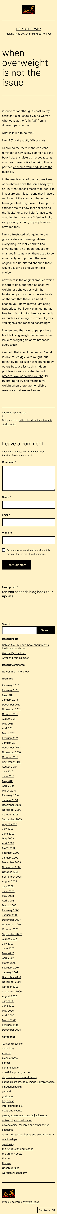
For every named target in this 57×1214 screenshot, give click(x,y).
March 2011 (8, 733)
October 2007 (10, 929)
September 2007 (12, 934)
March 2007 (9, 962)
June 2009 (8, 833)
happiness (8, 1101)
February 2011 (10, 738)
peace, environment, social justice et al (24, 1115)
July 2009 (8, 828)
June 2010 (8, 776)
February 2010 (10, 795)
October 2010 (10, 757)
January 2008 (10, 915)
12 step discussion (12, 1043)
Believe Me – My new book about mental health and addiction (25, 647)
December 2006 (11, 977)
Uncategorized (10, 1167)
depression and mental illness (19, 1077)
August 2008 (9, 881)
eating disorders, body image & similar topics (28, 1081)
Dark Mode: (45, 1210)
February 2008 (10, 910)
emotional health (12, 1086)
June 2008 (8, 891)
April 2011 (7, 728)
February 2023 (10, 690)
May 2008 (8, 895)
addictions (8, 1048)
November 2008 (11, 867)
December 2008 (11, 862)
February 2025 (10, 685)
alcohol (6, 1053)
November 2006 (11, 981)
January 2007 (10, 972)
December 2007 (11, 919)
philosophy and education (17, 1120)
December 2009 (11, 804)
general (6, 1091)
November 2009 (11, 809)
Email (6, 514)
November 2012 (11, 709)
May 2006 (8, 1010)
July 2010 (7, 771)
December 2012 (11, 704)
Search (6, 624)
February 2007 (10, 967)
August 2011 (9, 718)
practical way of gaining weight (22, 376)
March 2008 (9, 905)
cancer (6, 1062)
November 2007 (11, 924)
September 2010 (11, 761)
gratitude (7, 1096)
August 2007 (9, 938)
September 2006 (12, 991)
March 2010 (9, 790)
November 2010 (11, 752)
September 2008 (12, 876)
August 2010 (9, 766)
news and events (12, 1110)
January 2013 (10, 699)
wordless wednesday (14, 1172)
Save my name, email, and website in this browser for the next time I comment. (28, 552)
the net (6, 1158)
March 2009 (9, 847)
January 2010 (10, 800)
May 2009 (8, 838)
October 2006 (10, 986)
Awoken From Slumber (15, 657)
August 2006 (9, 996)
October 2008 (10, 871)
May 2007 (8, 953)
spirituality (8, 1144)
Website (7, 532)
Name (6, 497)
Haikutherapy (28, 29)
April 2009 (8, 843)
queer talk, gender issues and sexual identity (28, 1134)
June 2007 (8, 948)
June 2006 (8, 1005)
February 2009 (10, 852)
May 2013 (7, 694)
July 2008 (8, 886)
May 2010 (7, 781)
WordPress (32, 1201)
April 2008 (8, 900)
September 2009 (12, 819)
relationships (9, 1139)
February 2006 (10, 1024)
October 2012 (10, 714)
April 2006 (8, 1015)
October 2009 (10, 814)
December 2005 (11, 1029)
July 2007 (7, 943)
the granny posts (12, 1153)
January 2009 (10, 857)
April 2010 (8, 785)
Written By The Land (14, 653)
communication (11, 1067)
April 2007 (8, 957)
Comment (9, 462)
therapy (6, 1163)
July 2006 (8, 1001)
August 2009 (9, 824)
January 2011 (9, 742)
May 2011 (7, 723)
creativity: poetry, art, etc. (17, 1072)
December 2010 (11, 747)
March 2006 (9, 1020)
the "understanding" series (17, 1148)
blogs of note (10, 1057)
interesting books (12, 1105)
